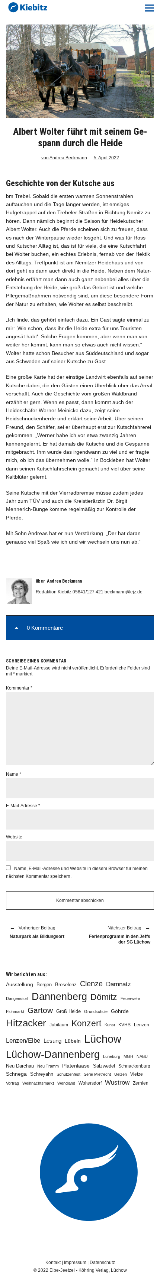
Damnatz (118, 984)
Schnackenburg (134, 1066)
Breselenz (66, 984)
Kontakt (53, 1262)
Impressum (75, 1262)
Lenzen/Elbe (23, 1040)
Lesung (52, 1041)
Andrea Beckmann (64, 581)
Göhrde (120, 1011)
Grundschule (96, 1011)
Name (13, 774)
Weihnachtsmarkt (38, 1083)
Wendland (66, 1083)
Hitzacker (26, 1023)
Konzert (86, 1023)
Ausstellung (19, 984)
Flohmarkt (15, 1011)
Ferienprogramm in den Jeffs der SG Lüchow (118, 935)
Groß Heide (68, 1011)
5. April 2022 (106, 157)
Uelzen (120, 1074)
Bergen (44, 984)
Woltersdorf (90, 1083)
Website (14, 837)
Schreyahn (41, 1074)
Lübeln (73, 1041)
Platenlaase (76, 1066)
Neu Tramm (48, 1066)
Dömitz (103, 997)
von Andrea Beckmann (64, 157)
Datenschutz (102, 1262)
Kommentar (19, 688)
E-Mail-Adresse (23, 805)
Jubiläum (58, 1024)
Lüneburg (111, 1056)
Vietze (136, 1074)
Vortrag (12, 1083)
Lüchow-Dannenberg (53, 1054)
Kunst (110, 1025)
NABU (142, 1056)
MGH (128, 1056)
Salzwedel (104, 1066)
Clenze (91, 984)
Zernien (140, 1083)
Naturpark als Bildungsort (37, 932)
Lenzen (141, 1024)
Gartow (40, 1010)
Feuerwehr (130, 998)
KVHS (124, 1024)
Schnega (16, 1074)
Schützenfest (68, 1074)
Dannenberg (59, 996)
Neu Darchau (20, 1066)
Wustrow (117, 1082)
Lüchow (102, 1039)
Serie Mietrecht (97, 1074)
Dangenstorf (17, 998)
